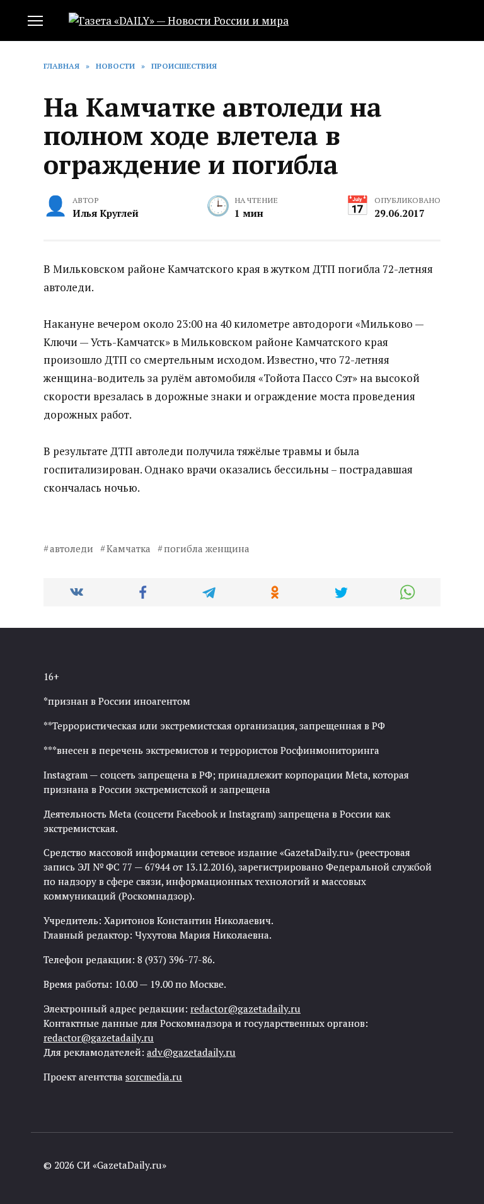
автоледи (71, 548)
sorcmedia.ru (153, 1076)
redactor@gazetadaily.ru (245, 1008)
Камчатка (129, 548)
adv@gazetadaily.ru (191, 1052)
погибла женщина (207, 548)
